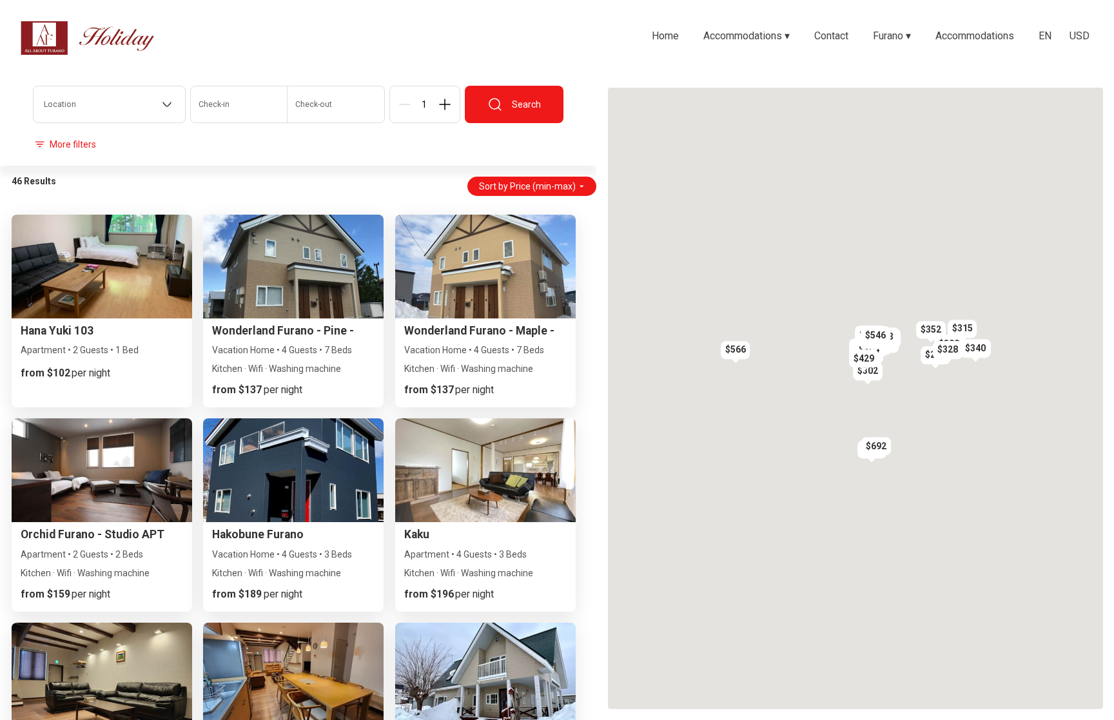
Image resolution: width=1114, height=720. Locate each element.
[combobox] (109, 104)
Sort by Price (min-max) (527, 186)
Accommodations (746, 36)
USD (1080, 36)
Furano (892, 36)
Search (526, 104)
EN (1045, 36)
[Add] (445, 104)
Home (665, 36)
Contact (831, 36)
